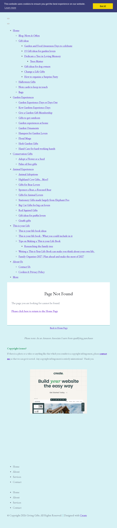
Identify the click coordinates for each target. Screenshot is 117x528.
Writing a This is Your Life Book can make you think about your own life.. (57, 251)
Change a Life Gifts (34, 71)
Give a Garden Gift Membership (35, 112)
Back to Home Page (59, 328)
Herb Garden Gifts (28, 143)
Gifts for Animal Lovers (31, 195)
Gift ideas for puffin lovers (32, 215)
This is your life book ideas (32, 230)
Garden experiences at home (33, 123)
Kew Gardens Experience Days (34, 107)
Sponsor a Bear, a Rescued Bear (35, 189)
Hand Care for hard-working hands (37, 148)
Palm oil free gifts (28, 164)
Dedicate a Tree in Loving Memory (42, 56)
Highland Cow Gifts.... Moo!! (33, 179)
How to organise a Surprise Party (41, 76)
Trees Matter (36, 61)
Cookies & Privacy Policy (32, 272)
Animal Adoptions (28, 174)
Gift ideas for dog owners (37, 66)
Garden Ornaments (29, 128)
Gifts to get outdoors (29, 117)
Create (83, 515)
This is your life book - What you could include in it (45, 236)
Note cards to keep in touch (33, 87)
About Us (18, 261)
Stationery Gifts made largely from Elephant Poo (44, 200)
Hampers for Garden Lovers (33, 133)
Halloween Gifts (27, 81)
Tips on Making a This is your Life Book (39, 241)
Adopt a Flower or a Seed (32, 159)
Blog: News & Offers (29, 35)
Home (16, 30)
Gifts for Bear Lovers (29, 184)
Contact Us (24, 266)
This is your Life (21, 225)
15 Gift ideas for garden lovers (40, 51)
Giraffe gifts (25, 220)
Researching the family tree (38, 246)
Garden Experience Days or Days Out (38, 102)
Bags (21, 92)
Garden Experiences (23, 97)
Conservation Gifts (23, 153)
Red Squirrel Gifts (28, 210)
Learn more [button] (10, 8)
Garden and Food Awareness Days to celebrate (48, 46)
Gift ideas (24, 40)
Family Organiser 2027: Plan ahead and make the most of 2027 (51, 256)
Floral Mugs (25, 138)
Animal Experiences (23, 169)
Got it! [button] (103, 6)
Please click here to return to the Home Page (34, 311)
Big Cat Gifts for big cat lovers (34, 205)
